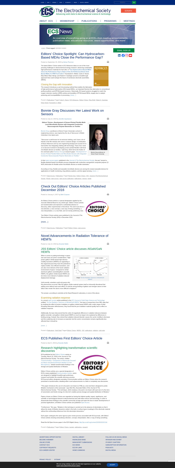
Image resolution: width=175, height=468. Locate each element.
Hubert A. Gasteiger (102, 100)
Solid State (58, 330)
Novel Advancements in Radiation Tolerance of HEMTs (74, 237)
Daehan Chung (59, 152)
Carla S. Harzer (64, 100)
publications (77, 178)
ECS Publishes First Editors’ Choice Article (71, 338)
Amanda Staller (64, 244)
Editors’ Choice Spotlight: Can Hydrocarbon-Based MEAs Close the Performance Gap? (73, 55)
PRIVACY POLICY (45, 459)
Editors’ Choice (60, 354)
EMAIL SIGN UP (124, 50)
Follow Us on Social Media (116, 437)
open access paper (52, 160)
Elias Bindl (92, 100)
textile (89, 178)
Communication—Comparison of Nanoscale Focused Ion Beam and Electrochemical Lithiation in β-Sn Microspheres (58, 362)
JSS (83, 330)
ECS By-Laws (77, 447)
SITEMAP (57, 459)
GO (134, 2)
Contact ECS (44, 445)
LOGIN (42, 2)
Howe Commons (79, 450)
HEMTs (79, 330)
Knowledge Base (79, 439)
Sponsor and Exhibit (114, 439)
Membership (67, 21)
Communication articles (64, 373)
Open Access (51, 176)
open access (55, 178)
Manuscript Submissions (82, 442)
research (85, 427)
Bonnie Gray (45, 131)
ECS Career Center (47, 450)
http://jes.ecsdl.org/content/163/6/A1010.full (93, 422)
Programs (110, 21)
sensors (84, 178)
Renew (54, 2)
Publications (89, 21)
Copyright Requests (47, 447)
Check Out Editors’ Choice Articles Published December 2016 (73, 188)
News (75, 2)
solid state (102, 330)
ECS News (76, 445)
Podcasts (109, 447)
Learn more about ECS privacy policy (68, 466)
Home (43, 48)
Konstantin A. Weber (55, 103)
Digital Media (111, 450)
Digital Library (84, 2)
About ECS (46, 21)
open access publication (66, 178)
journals (71, 427)
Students (68, 2)
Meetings (129, 21)
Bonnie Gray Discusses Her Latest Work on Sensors (72, 112)
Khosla (48, 178)
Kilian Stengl (44, 103)
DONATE (128, 10)
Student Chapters (113, 442)
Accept (112, 465)
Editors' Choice (83, 100)
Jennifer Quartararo (65, 119)
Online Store (44, 442)
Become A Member (46, 439)
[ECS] (75, 11)
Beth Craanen (65, 194)
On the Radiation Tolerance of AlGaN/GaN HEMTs (63, 302)
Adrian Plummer (68, 62)
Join (48, 2)
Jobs (60, 2)
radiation (95, 330)
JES (87, 176)
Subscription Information (116, 445)
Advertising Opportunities (50, 437)
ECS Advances (74, 100)
